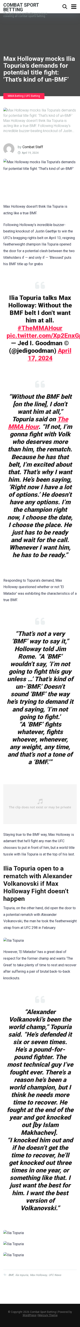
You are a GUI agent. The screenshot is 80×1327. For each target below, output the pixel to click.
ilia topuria (21, 1275)
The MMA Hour (38, 423)
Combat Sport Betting (21, 7)
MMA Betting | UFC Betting (24, 96)
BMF (11, 1275)
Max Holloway (38, 1275)
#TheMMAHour (40, 328)
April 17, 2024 (49, 354)
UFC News (55, 1275)
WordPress (29, 1315)
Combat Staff (32, 147)
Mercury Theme (48, 1315)
